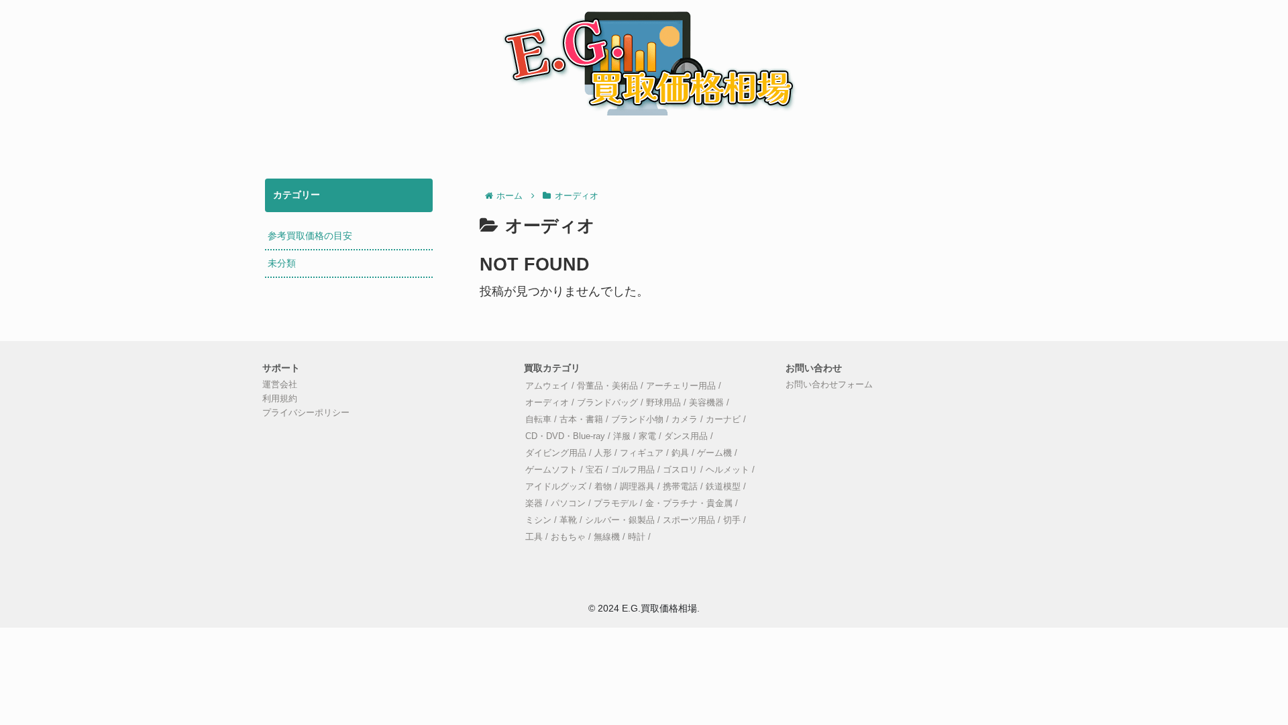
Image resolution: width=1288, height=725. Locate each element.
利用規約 (279, 398)
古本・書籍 (581, 419)
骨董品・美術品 (607, 386)
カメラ (685, 419)
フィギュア (641, 453)
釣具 (680, 453)
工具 (534, 537)
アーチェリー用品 (681, 386)
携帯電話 (680, 486)
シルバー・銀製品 (620, 520)
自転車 (538, 419)
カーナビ (723, 419)
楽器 (534, 503)
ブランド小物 (637, 419)
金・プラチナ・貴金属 (689, 503)
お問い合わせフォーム (829, 384)
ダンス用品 (686, 436)
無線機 (607, 537)
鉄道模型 (723, 486)
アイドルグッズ (555, 486)
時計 (636, 537)
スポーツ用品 (689, 520)
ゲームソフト (551, 470)
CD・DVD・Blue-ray (565, 436)
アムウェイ (547, 386)
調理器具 (637, 486)
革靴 (568, 520)
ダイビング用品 (555, 453)
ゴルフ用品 (633, 470)
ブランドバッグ (607, 402)
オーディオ (547, 402)
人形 (603, 453)
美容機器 (706, 402)
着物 (603, 486)
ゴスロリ (680, 470)
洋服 (622, 436)
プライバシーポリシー (306, 413)
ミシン (538, 520)
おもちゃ (568, 537)
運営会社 (279, 384)
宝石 (594, 470)
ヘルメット (727, 470)
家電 (647, 436)
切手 (732, 520)
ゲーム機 (714, 453)
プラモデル (615, 503)
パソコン (568, 503)
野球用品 (663, 402)
